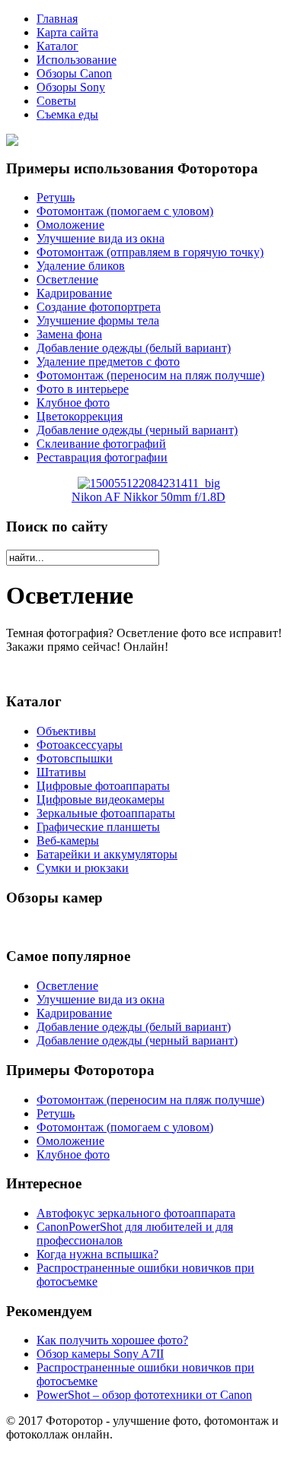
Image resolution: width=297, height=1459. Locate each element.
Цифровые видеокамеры (100, 799)
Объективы (66, 731)
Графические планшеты (98, 826)
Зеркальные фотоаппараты (106, 813)
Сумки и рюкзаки (83, 867)
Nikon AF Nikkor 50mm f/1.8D (148, 496)
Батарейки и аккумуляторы (107, 854)
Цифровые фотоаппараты (103, 785)
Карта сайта (67, 32)
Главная (57, 18)
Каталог (57, 46)
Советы (56, 100)
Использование (77, 59)
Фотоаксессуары (80, 744)
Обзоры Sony (71, 87)
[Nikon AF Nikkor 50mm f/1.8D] (149, 483)
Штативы (61, 772)
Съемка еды (67, 114)
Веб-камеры (68, 840)
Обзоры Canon (74, 73)
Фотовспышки (75, 758)
